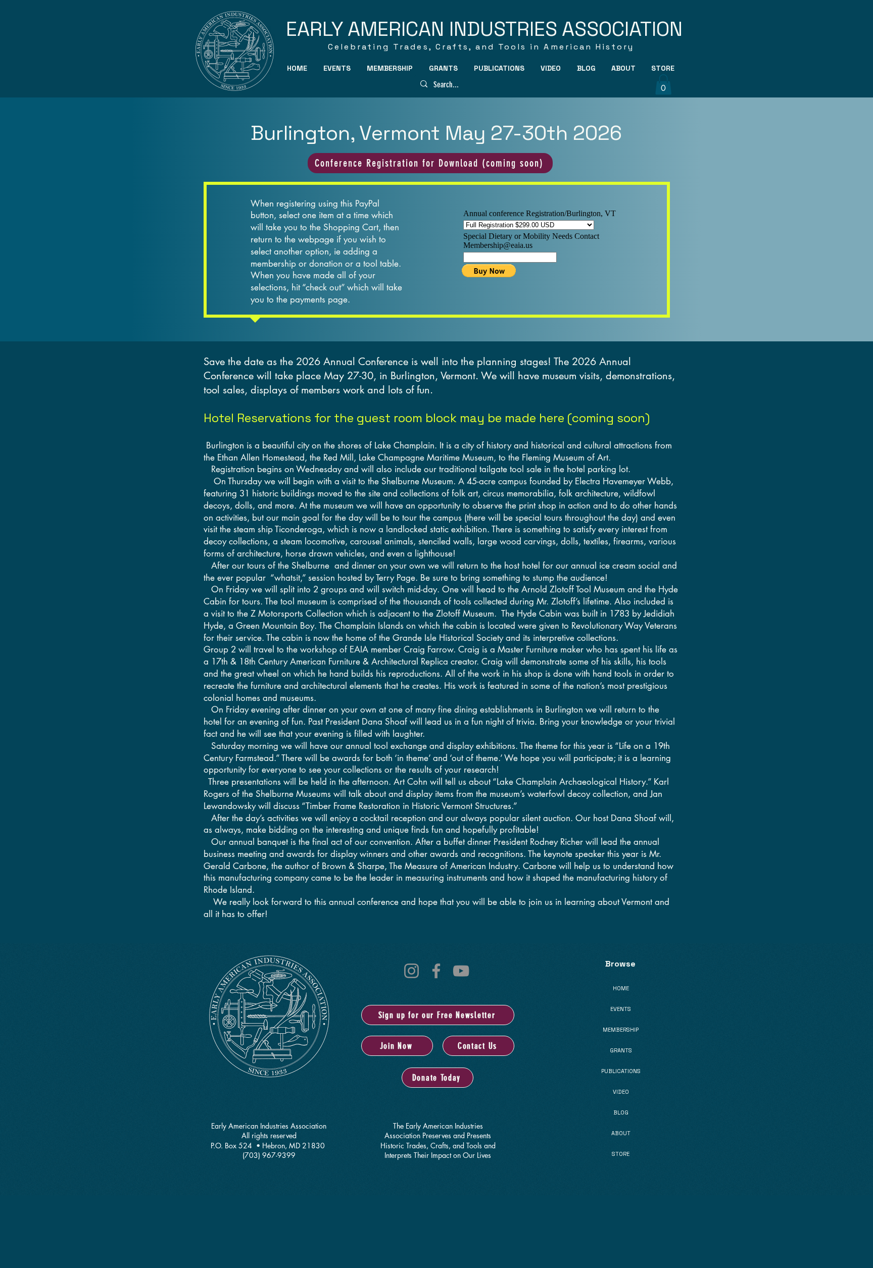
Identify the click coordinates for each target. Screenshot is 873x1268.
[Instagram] (411, 971)
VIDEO (621, 1091)
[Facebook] (436, 971)
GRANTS (621, 1050)
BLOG (620, 1112)
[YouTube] (461, 971)
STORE (620, 1153)
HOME (621, 988)
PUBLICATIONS (621, 1071)
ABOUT (620, 1133)
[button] (337, 68)
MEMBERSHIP (621, 1029)
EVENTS (620, 1008)
